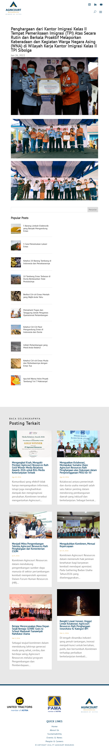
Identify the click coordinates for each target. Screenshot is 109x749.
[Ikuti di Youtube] (101, 4)
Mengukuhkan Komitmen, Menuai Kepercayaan (77, 545)
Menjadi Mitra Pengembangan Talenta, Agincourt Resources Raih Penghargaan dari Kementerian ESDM (30, 547)
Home (55, 726)
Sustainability (54, 733)
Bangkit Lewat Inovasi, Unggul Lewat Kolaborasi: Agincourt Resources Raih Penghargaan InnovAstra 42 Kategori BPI (76, 625)
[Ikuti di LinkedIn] (95, 4)
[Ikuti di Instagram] (89, 4)
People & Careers (54, 741)
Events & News (54, 737)
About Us (54, 730)
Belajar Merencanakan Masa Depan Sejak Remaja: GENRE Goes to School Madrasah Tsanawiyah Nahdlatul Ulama (30, 630)
